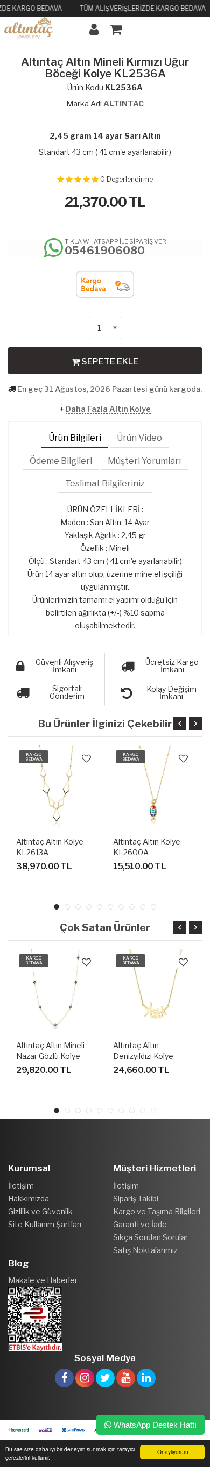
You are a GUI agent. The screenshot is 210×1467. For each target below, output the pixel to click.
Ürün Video (139, 438)
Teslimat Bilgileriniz (105, 483)
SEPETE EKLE (109, 361)
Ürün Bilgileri (74, 438)
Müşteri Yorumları (144, 461)
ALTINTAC (123, 103)
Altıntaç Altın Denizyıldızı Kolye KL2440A (143, 1056)
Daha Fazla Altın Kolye (108, 408)
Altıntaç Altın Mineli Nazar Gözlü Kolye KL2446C (50, 1056)
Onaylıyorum (172, 1452)
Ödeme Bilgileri (61, 461)
